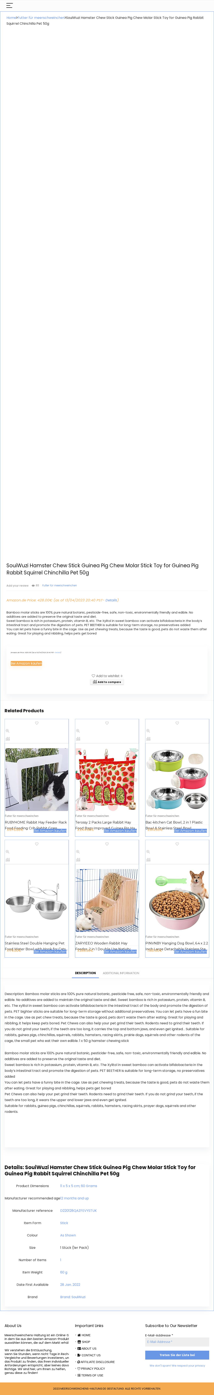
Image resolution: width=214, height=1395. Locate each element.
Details (111, 600)
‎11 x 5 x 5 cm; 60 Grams (78, 1186)
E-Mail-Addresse (159, 1335)
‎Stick (64, 1223)
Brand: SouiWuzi (72, 1297)
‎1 (60, 1260)
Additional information (121, 973)
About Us (88, 1348)
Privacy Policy (92, 1368)
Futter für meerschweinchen (41, 17)
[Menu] (10, 5)
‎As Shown (68, 1235)
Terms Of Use (91, 1375)
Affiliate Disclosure (97, 1362)
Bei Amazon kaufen (26, 663)
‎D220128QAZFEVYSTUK (78, 1210)
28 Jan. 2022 (70, 1284)
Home (11, 17)
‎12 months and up (74, 1198)
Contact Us (91, 1355)
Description (85, 973)
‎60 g (63, 1272)
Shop (85, 1342)
